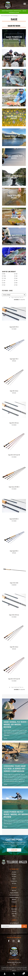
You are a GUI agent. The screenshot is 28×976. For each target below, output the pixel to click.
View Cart (14, 913)
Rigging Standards (14, 892)
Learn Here (14, 850)
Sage (14, 15)
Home (2, 15)
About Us (14, 890)
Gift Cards (14, 883)
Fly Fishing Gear (6, 15)
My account (14, 909)
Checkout (14, 911)
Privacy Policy (19, 969)
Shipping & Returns (14, 897)
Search (14, 974)
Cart (21, 973)
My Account (4, 974)
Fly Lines (14, 876)
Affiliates (14, 899)
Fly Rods (11, 15)
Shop (14, 915)
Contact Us (14, 902)
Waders (14, 878)
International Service (14, 895)
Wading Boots (14, 881)
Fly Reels (14, 874)
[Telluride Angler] (14, 862)
